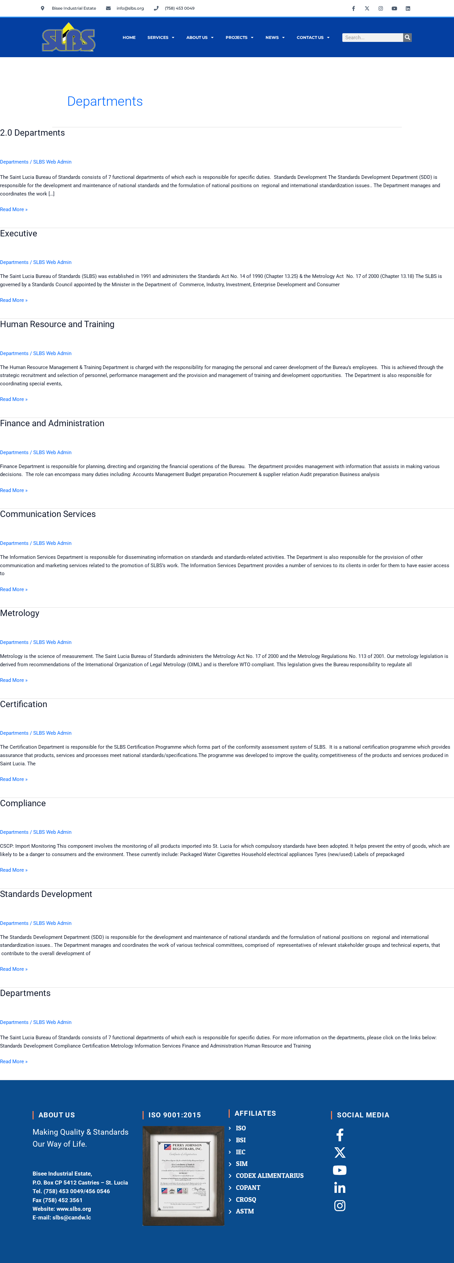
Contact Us (310, 37)
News (272, 37)
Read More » (14, 208)
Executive (18, 233)
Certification (23, 704)
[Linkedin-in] (340, 1188)
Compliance (23, 803)
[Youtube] (340, 1170)
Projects (237, 37)
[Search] (407, 37)
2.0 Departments (32, 133)
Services (158, 37)
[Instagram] (340, 1205)
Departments (14, 162)
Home (129, 37)
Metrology (19, 613)
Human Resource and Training (57, 324)
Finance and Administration (52, 423)
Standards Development (46, 894)
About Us (197, 37)
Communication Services (48, 514)
